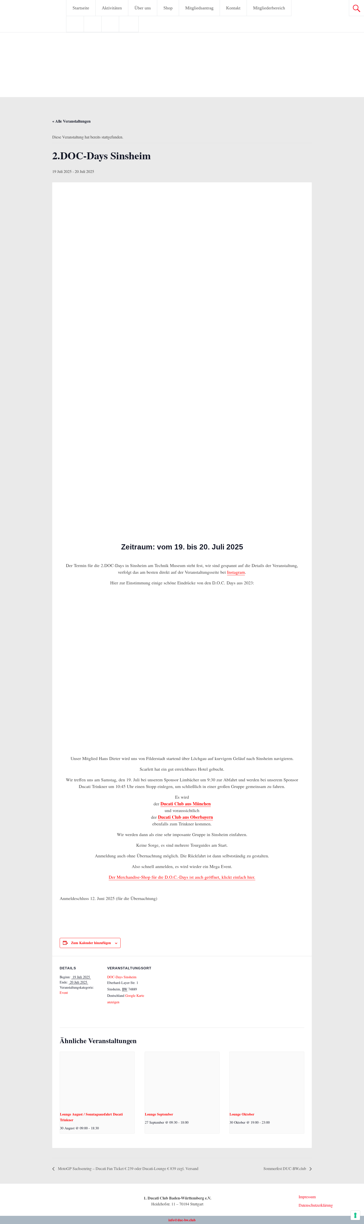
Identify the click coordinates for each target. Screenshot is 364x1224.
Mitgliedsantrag (199, 7)
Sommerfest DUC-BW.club (285, 1168)
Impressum (307, 1196)
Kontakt (233, 7)
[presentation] (97, 1080)
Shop (168, 7)
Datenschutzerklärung (316, 1205)
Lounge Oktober (242, 1114)
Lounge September (159, 1114)
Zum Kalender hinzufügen (91, 942)
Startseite (81, 7)
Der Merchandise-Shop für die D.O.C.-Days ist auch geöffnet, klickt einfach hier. (182, 877)
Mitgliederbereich (269, 7)
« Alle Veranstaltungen (71, 121)
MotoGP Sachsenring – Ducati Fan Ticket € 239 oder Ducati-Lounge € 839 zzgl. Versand (127, 1168)
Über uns (142, 7)
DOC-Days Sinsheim (121, 977)
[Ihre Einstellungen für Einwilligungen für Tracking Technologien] (355, 1215)
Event (64, 992)
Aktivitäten (112, 7)
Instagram (236, 572)
